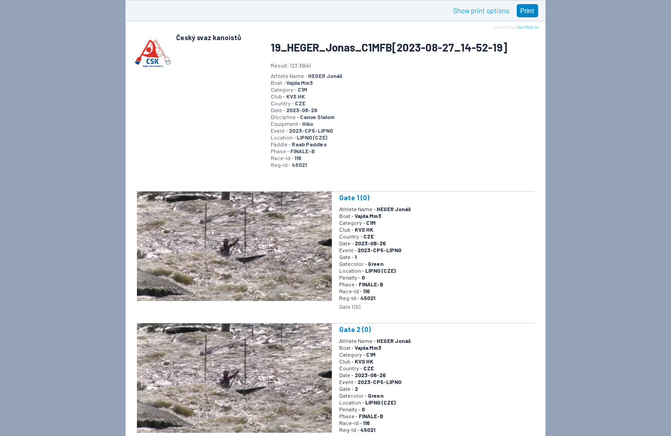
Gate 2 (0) (355, 329)
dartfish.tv (528, 27)
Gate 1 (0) (354, 197)
